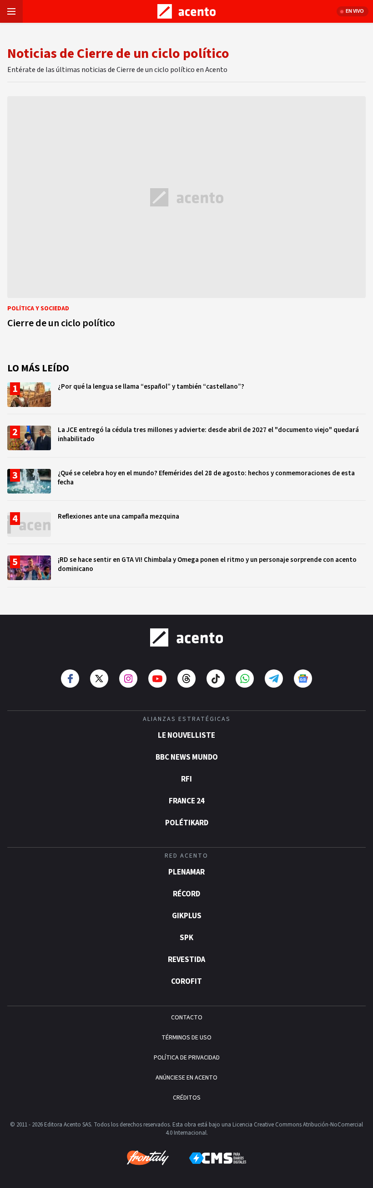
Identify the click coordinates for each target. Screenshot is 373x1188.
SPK (186, 937)
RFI (186, 779)
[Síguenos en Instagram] (128, 678)
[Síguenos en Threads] (186, 678)
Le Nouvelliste (186, 735)
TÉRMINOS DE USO (186, 1037)
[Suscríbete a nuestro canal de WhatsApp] (245, 678)
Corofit (186, 981)
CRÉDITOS (187, 1097)
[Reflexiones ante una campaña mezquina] (186, 528)
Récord (186, 894)
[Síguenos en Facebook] (70, 678)
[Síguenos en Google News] (303, 678)
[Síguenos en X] (99, 678)
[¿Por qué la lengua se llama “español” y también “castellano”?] (186, 398)
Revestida (186, 959)
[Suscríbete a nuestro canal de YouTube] (157, 678)
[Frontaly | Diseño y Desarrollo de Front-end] (148, 1158)
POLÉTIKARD (186, 823)
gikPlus (187, 915)
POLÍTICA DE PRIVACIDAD (187, 1057)
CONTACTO (186, 1017)
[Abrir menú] (11, 11)
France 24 (187, 801)
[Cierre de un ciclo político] (186, 215)
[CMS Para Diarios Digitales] (217, 1158)
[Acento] (186, 637)
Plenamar (186, 872)
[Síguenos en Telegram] (274, 678)
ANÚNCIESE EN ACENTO (186, 1077)
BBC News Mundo (187, 757)
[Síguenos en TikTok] (216, 678)
